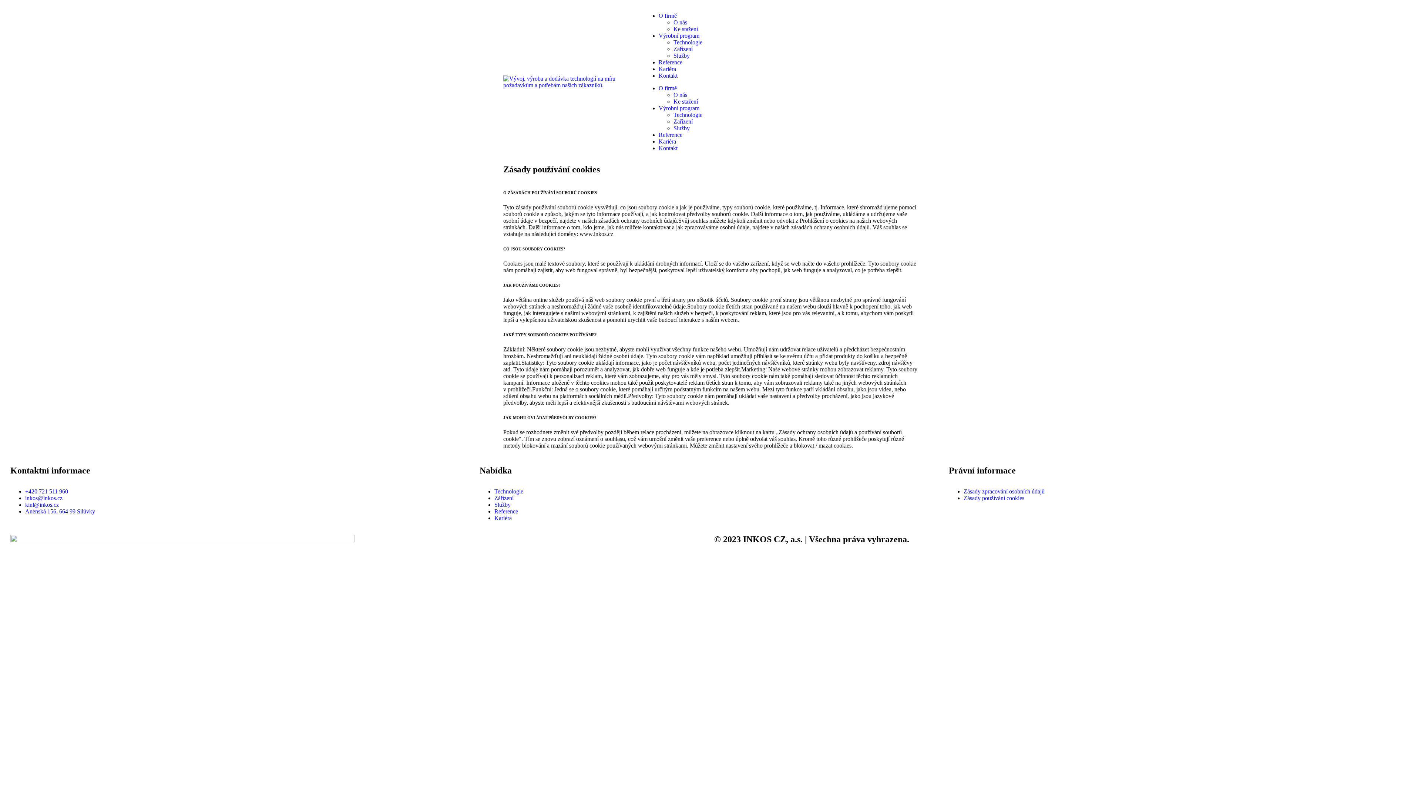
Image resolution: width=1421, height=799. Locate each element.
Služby (681, 56)
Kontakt (668, 76)
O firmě (668, 16)
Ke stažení (685, 29)
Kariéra (667, 69)
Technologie (687, 42)
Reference (670, 62)
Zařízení (683, 49)
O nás (680, 22)
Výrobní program (679, 36)
